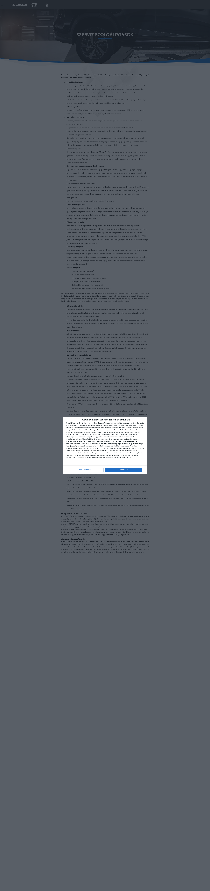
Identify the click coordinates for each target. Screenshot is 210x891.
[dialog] (105, 445)
